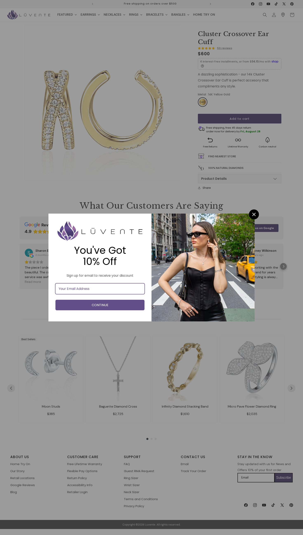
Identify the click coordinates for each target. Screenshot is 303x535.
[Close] (254, 214)
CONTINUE (100, 305)
